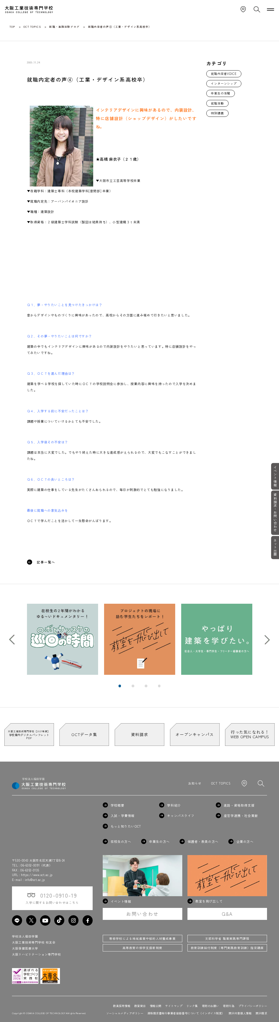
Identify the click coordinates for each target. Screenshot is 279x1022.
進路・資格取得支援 (239, 805)
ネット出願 (275, 547)
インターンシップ (224, 83)
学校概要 (117, 805)
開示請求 (261, 1013)
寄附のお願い (210, 1006)
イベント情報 (275, 476)
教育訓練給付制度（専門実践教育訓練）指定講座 (227, 947)
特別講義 (217, 113)
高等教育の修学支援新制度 (142, 947)
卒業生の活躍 (220, 93)
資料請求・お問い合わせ (275, 512)
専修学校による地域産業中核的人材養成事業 (142, 938)
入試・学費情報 (123, 815)
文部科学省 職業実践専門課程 (227, 938)
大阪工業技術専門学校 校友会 (34, 942)
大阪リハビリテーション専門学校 (36, 954)
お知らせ (194, 783)
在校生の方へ (121, 841)
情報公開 (155, 1006)
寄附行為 (228, 1006)
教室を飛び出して (209, 901)
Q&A (227, 913)
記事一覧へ (46, 562)
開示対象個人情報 (240, 1013)
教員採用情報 (121, 1006)
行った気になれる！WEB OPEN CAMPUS (250, 734)
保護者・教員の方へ (203, 841)
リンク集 (192, 1006)
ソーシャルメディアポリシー (125, 1013)
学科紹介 (174, 805)
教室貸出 (140, 1006)
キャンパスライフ (181, 815)
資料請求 (139, 734)
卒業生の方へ (159, 841)
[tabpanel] (62, 639)
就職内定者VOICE (224, 73)
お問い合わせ (142, 913)
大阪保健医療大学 (25, 948)
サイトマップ (173, 1006)
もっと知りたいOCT (126, 826)
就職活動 (217, 103)
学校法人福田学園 (25, 936)
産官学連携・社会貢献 (241, 815)
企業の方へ (244, 841)
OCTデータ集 (84, 734)
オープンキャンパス (194, 734)
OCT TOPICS (221, 783)
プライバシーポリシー (252, 1006)
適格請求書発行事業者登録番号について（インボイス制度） (186, 1013)
